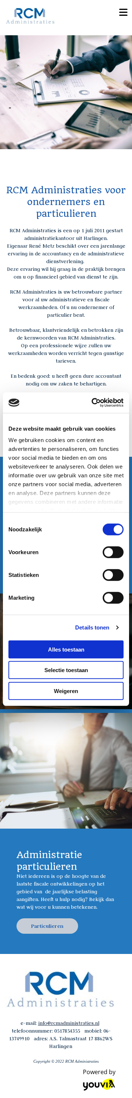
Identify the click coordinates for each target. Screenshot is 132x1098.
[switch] (113, 552)
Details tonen (92, 627)
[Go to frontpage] (55, 15)
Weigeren (66, 691)
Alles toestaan (66, 649)
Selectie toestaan (66, 670)
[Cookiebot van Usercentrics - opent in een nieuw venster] (93, 403)
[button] (47, 926)
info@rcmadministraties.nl (68, 1023)
